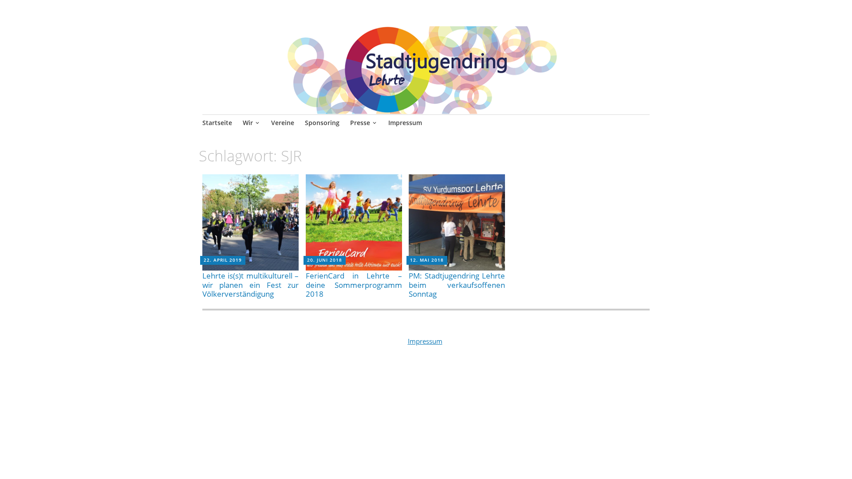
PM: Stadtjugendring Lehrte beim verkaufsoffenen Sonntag (457, 284)
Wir (248, 122)
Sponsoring (322, 122)
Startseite (217, 122)
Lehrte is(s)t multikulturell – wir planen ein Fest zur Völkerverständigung (250, 284)
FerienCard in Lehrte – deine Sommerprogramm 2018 (354, 284)
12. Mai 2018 (427, 260)
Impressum (405, 122)
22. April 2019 (223, 260)
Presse (360, 122)
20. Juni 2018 (324, 260)
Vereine (282, 122)
